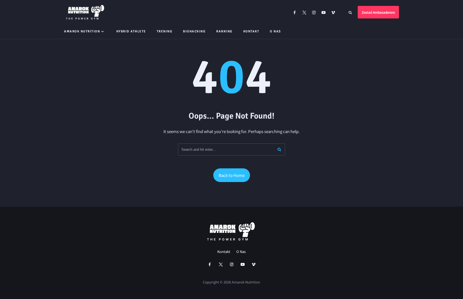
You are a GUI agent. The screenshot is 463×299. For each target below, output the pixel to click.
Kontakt (251, 31)
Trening (165, 31)
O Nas (275, 31)
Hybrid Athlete (131, 31)
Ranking (224, 31)
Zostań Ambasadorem (378, 12)
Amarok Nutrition (82, 31)
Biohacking (194, 31)
